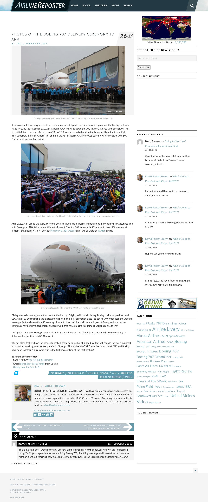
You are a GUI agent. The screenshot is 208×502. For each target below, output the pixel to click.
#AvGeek (140, 324)
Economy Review (146, 371)
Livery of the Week (152, 381)
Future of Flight (143, 377)
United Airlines (182, 396)
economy (177, 366)
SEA (189, 386)
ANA (114, 373)
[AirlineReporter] (40, 6)
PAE (181, 381)
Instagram (37, 485)
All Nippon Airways (98, 373)
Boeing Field (178, 357)
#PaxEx (150, 323)
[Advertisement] (73, 23)
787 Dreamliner (76, 373)
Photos (158, 387)
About (115, 5)
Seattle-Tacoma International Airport (164, 391)
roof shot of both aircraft (32, 364)
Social (86, 5)
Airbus (182, 323)
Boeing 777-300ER (147, 352)
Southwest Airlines (149, 396)
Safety (180, 386)
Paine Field (145, 386)
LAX (163, 376)
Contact (39, 479)
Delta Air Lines (147, 366)
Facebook (25, 485)
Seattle (139, 391)
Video (142, 402)
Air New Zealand (187, 330)
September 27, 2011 (120, 444)
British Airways (143, 362)
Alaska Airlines (148, 336)
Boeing (181, 342)
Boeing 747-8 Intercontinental (162, 347)
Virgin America (155, 403)
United (166, 396)
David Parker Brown (32, 43)
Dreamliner (165, 366)
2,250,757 (180, 42)
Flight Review (181, 371)
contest (171, 362)
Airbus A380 (144, 330)
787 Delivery (57, 373)
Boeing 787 (126, 373)
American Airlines (151, 342)
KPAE (155, 376)
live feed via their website (63, 231)
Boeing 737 (143, 346)
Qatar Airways (169, 387)
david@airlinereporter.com (57, 405)
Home (74, 5)
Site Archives (17, 497)
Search (128, 5)
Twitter (101, 231)
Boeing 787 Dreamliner (154, 357)
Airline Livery (166, 329)
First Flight (163, 372)
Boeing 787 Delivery (110, 377)
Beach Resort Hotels (32, 444)
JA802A (128, 377)
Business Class (158, 361)
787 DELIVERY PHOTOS (40, 360)
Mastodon (50, 485)
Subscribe (101, 5)
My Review (172, 382)
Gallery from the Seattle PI (26, 367)
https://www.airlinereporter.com (51, 410)
